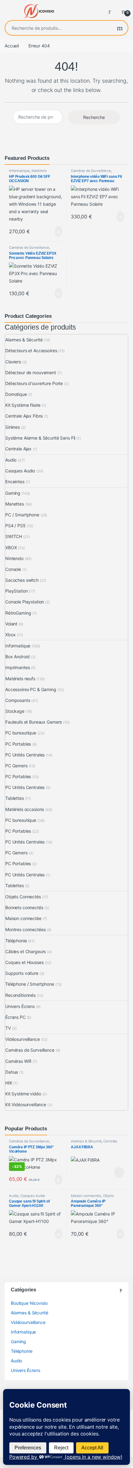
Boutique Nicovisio (29, 1303)
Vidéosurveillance (22, 1039)
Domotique (16, 394)
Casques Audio (20, 470)
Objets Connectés (23, 896)
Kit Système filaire (23, 405)
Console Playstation (24, 601)
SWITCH (13, 536)
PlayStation (16, 591)
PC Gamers (16, 765)
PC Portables (18, 744)
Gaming (12, 493)
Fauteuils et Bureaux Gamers (33, 722)
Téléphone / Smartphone (29, 984)
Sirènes (12, 427)
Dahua (11, 1072)
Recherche (120, 28)
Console (13, 569)
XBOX (11, 547)
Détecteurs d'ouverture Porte (34, 383)
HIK (8, 1082)
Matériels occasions (24, 809)
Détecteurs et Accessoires (31, 350)
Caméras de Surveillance (91, 171)
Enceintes (14, 481)
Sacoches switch (22, 580)
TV (8, 1028)
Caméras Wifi (18, 1061)
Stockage (14, 711)
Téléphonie (16, 940)
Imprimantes (17, 667)
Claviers (13, 361)
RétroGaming (18, 613)
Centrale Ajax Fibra (24, 415)
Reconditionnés (20, 995)
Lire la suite (119, 1172)
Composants (17, 700)
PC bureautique (20, 732)
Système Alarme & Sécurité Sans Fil (40, 437)
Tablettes (14, 798)
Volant (11, 623)
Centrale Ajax (18, 448)
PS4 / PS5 (15, 525)
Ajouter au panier (55, 231)
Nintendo (14, 558)
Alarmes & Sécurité (23, 339)
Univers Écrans (20, 1006)
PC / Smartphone (22, 514)
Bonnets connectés (24, 907)
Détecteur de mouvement (30, 372)
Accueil (12, 45)
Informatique (19, 171)
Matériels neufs (20, 678)
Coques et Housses (24, 962)
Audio (10, 459)
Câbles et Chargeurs (25, 951)
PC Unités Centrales (25, 754)
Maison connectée (23, 918)
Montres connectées (25, 929)
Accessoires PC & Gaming (30, 689)
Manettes (14, 503)
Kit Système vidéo (23, 1093)
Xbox (10, 634)
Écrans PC (15, 1017)
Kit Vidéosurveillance (25, 1104)
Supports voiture (21, 973)
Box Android (17, 656)
